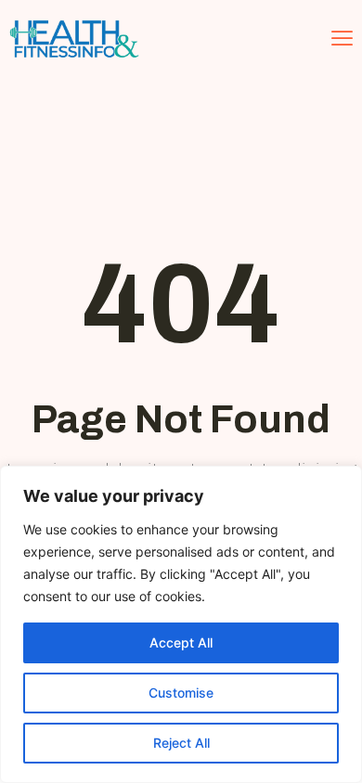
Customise (181, 692)
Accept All (181, 642)
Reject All (181, 743)
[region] (181, 624)
